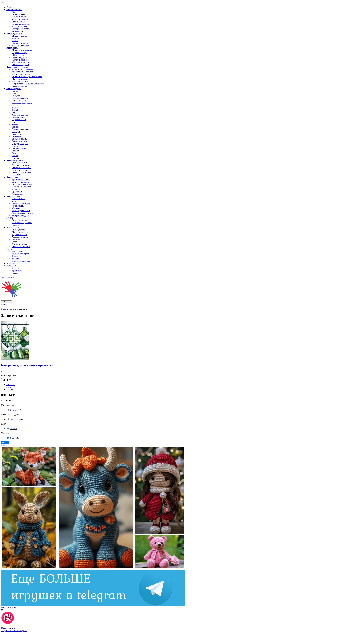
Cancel (4, 445)
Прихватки (15, 419)
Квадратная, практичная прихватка (27, 365)
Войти (4, 304)
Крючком (14, 410)
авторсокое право (9, 607)
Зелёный (13, 428)
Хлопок (13, 438)
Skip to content (7, 277)
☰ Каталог (6, 302)
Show (5, 442)
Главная (4, 309)
